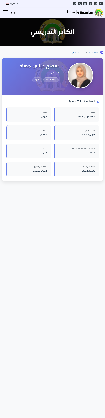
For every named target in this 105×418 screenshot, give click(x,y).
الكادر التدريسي (78, 52)
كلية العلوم (94, 52)
